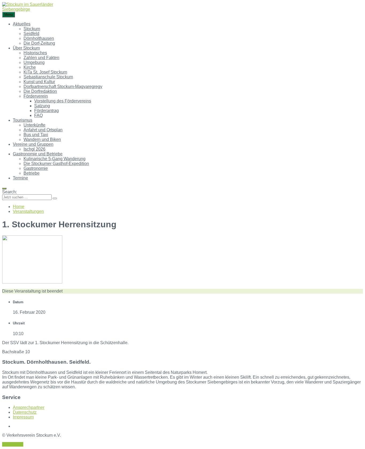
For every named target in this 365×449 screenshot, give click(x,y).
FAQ (38, 115)
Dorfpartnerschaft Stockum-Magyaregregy (63, 86)
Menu (8, 15)
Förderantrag (46, 110)
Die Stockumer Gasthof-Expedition (56, 163)
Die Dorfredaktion (40, 91)
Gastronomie (36, 168)
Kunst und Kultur (39, 81)
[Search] (55, 198)
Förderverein (36, 96)
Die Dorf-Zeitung (39, 43)
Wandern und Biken (42, 139)
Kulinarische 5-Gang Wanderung (55, 158)
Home (18, 206)
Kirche (30, 67)
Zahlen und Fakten (41, 57)
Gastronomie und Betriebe (38, 154)
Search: (9, 192)
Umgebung (34, 62)
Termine (20, 178)
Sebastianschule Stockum (48, 77)
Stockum (32, 28)
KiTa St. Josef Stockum (45, 72)
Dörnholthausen (39, 38)
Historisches (35, 53)
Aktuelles (21, 24)
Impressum (23, 417)
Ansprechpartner (28, 407)
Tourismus (22, 120)
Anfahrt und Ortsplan (43, 130)
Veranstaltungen (28, 211)
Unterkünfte (34, 125)
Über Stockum (26, 48)
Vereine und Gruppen (33, 144)
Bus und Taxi (36, 134)
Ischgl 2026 (34, 149)
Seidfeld (31, 33)
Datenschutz (25, 412)
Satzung (42, 105)
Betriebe (32, 173)
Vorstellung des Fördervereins (62, 101)
